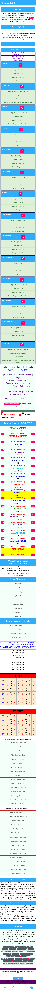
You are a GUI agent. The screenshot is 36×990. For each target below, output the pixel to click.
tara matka (24, 963)
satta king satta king (27, 961)
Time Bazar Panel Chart (18, 825)
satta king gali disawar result (12, 956)
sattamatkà (5, 949)
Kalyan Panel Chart (18, 845)
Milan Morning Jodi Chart (18, 743)
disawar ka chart (7, 963)
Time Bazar (18, 583)
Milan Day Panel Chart (18, 833)
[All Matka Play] (18, 411)
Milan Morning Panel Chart (18, 812)
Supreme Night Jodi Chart (18, 787)
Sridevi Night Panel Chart (18, 849)
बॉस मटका (30, 963)
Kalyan (18, 600)
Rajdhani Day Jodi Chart (18, 767)
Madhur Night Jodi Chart (18, 783)
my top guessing (7, 953)
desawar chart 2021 (6, 951)
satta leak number (8, 961)
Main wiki (18, 616)
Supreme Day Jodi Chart (18, 771)
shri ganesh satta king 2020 (28, 951)
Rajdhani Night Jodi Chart (18, 800)
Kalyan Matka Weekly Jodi (18, 625)
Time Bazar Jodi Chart (18, 755)
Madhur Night (18, 604)
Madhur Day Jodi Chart (18, 759)
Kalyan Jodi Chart (18, 775)
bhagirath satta (29, 946)
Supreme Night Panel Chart (18, 857)
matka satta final (17, 961)
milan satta (31, 958)
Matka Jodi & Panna (18, 638)
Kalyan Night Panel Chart (18, 865)
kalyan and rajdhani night (21, 958)
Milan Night (18, 608)
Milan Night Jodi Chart (18, 791)
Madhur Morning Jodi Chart (18, 747)
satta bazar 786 (24, 953)
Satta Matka (8, 2)
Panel (33, 433)
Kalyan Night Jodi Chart (18, 796)
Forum (31, 17)
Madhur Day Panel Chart (18, 829)
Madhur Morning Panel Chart (18, 816)
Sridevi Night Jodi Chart (18, 779)
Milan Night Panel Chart (18, 861)
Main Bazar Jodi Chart (18, 804)
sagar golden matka (25, 956)
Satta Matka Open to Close (18, 633)
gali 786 (30, 953)
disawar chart (12, 949)
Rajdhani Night (18, 612)
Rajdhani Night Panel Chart (18, 869)
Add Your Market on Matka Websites (12, 403)
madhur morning (16, 963)
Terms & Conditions (13, 983)
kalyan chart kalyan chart (7, 958)
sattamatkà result (16, 951)
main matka (21, 946)
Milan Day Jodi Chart (18, 763)
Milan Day (18, 588)
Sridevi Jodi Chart (18, 751)
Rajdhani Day (18, 596)
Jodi (3, 433)
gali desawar (6, 946)
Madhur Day (18, 592)
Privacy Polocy (24, 983)
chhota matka (14, 946)
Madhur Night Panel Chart (18, 853)
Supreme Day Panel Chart (18, 841)
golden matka (16, 953)
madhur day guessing (22, 949)
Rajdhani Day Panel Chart (18, 837)
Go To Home (18, 978)
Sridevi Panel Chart (18, 820)
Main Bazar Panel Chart (18, 874)
